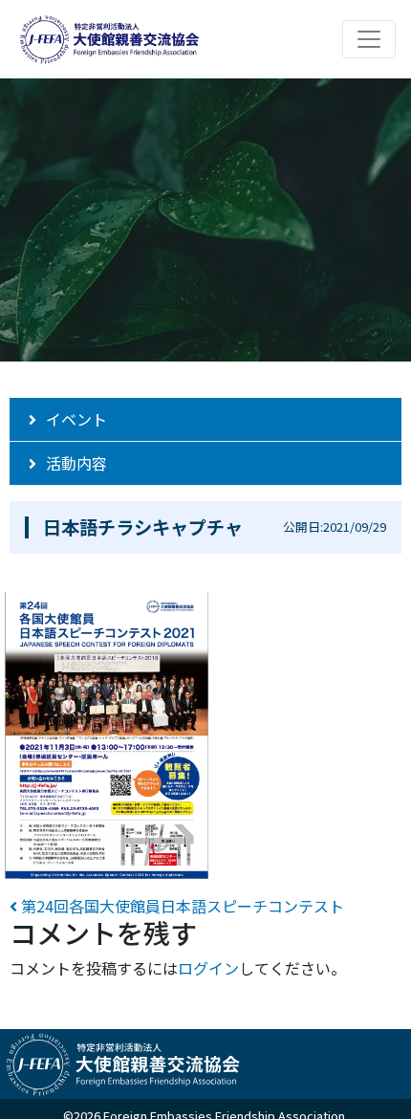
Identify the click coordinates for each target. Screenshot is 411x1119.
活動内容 (76, 462)
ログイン (208, 967)
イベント (76, 418)
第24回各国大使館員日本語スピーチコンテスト (180, 905)
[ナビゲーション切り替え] (369, 39)
